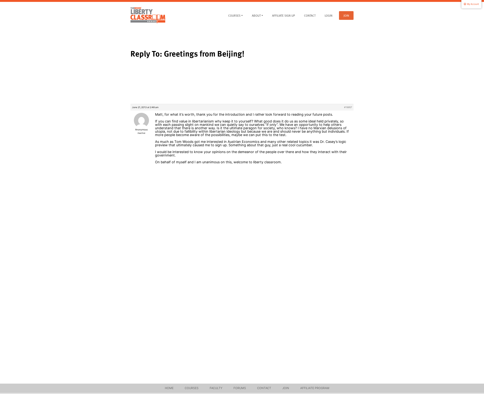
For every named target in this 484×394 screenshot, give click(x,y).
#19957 (348, 107)
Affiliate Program (314, 388)
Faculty (216, 388)
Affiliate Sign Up (283, 15)
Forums (239, 388)
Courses (234, 15)
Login (328, 15)
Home (169, 388)
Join (346, 15)
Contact (310, 15)
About (256, 15)
